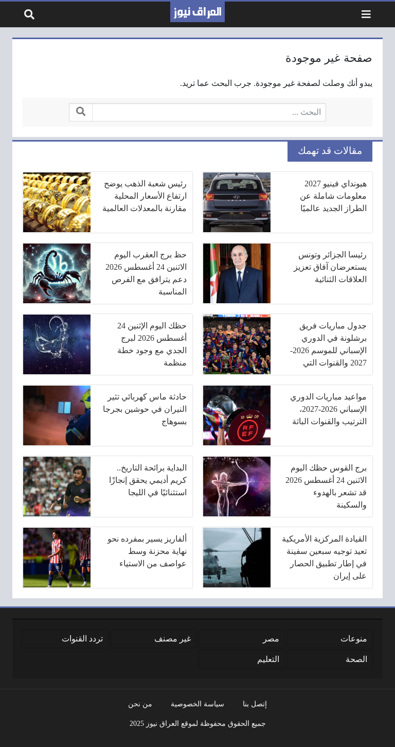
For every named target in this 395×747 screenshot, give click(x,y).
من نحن (140, 704)
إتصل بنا (255, 704)
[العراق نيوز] (197, 12)
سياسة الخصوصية (197, 704)
